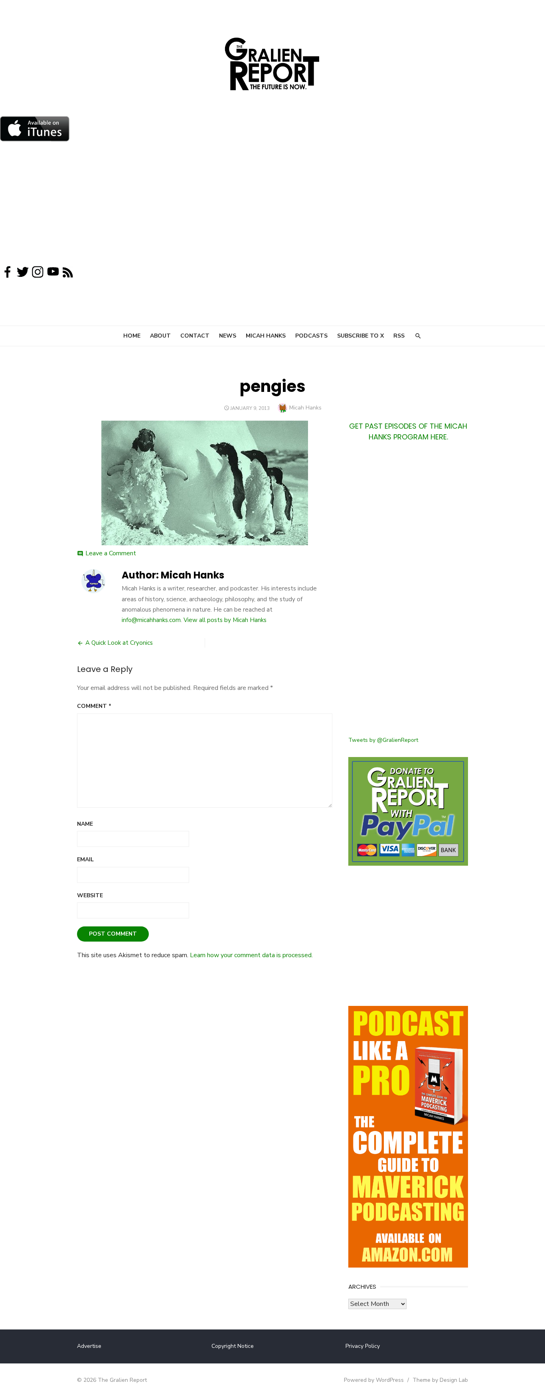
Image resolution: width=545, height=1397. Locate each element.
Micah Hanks (266, 336)
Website (90, 895)
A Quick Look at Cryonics (119, 643)
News (227, 336)
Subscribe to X (360, 336)
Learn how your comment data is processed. (251, 955)
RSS (399, 336)
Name (85, 824)
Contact (194, 336)
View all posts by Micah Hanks (225, 620)
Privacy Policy (363, 1346)
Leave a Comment (110, 553)
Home (131, 336)
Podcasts (311, 336)
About (160, 336)
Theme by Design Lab (440, 1380)
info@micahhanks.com (151, 620)
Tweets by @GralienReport (383, 740)
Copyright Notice (232, 1346)
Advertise (89, 1346)
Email (85, 859)
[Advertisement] (272, 205)
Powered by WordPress (374, 1380)
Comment (94, 706)
